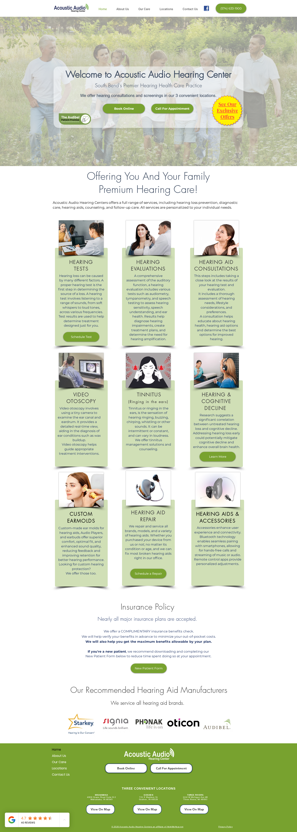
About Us (59, 755)
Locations (59, 768)
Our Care (59, 762)
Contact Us (61, 774)
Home (56, 749)
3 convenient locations (195, 95)
